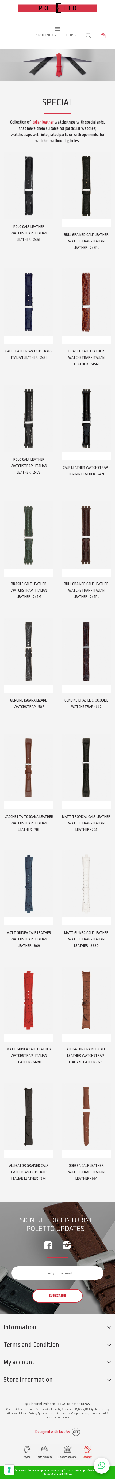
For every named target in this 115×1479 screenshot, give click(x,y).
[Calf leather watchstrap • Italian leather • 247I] (86, 418)
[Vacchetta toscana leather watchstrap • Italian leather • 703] (28, 767)
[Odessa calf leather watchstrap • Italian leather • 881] (86, 1116)
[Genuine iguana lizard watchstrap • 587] (28, 651)
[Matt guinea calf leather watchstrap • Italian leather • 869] (28, 884)
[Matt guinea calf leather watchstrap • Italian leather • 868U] (28, 1000)
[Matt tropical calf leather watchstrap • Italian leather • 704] (86, 767)
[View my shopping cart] (103, 36)
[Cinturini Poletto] (57, 24)
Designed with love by (53, 1431)
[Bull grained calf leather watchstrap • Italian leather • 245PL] (86, 185)
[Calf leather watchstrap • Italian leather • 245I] (28, 302)
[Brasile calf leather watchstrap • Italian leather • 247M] (28, 535)
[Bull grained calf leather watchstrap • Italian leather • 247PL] (86, 535)
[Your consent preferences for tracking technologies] (9, 1470)
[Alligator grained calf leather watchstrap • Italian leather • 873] (86, 1000)
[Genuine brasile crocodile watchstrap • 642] (86, 651)
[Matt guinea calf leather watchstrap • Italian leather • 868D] (86, 884)
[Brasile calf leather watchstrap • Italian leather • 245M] (86, 302)
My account (19, 1362)
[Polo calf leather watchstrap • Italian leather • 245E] (28, 185)
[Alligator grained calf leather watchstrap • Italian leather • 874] (28, 1116)
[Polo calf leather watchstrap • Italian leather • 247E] (28, 418)
